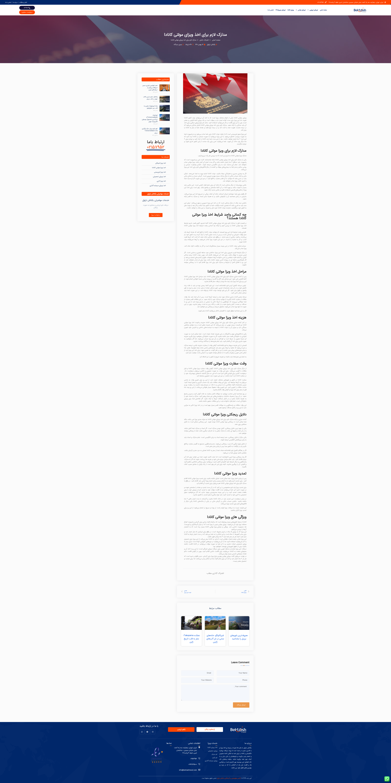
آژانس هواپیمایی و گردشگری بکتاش (230, 778)
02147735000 (192, 764)
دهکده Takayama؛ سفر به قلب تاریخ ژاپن (191, 639)
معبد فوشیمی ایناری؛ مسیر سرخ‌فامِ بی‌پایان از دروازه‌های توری (150, 87)
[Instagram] (152, 731)
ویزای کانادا (291, 10)
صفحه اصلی (323, 10)
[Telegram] (147, 731)
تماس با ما (271, 10)
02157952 (194, 758)
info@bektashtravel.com (188, 770)
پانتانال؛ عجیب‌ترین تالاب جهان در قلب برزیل (150, 98)
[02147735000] (199, 764)
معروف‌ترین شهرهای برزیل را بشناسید (239, 637)
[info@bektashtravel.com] (199, 770)
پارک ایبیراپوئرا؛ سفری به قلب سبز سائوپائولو (151, 107)
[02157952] (199, 758)
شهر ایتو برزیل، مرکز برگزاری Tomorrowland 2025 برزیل (150, 130)
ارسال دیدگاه (241, 705)
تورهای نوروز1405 (281, 10)
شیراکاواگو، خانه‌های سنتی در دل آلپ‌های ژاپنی (215, 639)
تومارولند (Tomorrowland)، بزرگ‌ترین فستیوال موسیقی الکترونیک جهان (150, 118)
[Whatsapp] (141, 731)
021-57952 (320, 2)
